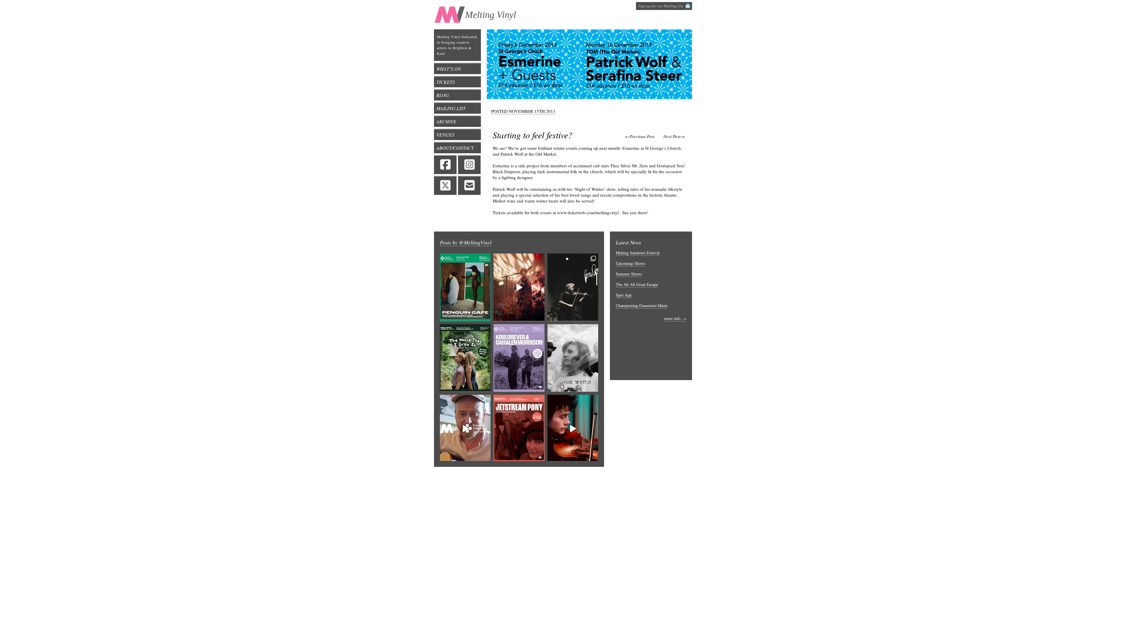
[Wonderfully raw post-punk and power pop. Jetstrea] (519, 428)
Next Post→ (674, 136)
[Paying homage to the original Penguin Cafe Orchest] (465, 287)
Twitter (445, 185)
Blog (442, 95)
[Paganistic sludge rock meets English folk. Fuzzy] (572, 358)
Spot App (624, 295)
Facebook (445, 164)
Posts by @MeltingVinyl (465, 242)
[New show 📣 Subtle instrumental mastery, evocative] (519, 358)
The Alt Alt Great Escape (637, 284)
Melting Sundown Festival (637, 253)
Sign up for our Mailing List (660, 6)
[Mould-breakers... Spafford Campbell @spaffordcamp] (572, 428)
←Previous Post (639, 136)
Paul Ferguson (640, 475)
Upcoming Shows (630, 263)
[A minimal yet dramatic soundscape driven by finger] (519, 287)
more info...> (675, 318)
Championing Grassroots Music (642, 305)
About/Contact (455, 148)
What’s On (448, 69)
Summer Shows (629, 274)
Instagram (469, 164)
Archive (446, 121)
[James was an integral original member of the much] (465, 428)
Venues (445, 135)
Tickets (445, 82)
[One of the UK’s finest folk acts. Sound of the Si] (465, 358)
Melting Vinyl (490, 14)
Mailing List (451, 108)
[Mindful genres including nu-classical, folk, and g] (572, 287)
